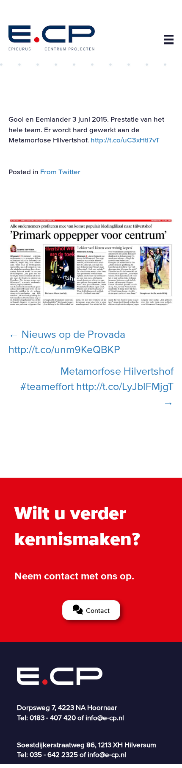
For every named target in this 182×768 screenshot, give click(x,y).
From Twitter (60, 171)
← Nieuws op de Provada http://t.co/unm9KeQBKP (66, 341)
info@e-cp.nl (104, 717)
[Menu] (169, 39)
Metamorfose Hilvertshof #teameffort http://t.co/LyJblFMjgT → (97, 386)
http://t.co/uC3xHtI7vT (125, 140)
